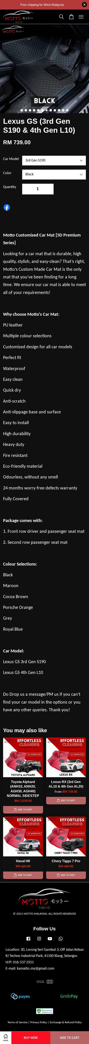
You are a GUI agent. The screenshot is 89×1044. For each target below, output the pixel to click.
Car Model (11, 159)
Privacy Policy (38, 1022)
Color (7, 173)
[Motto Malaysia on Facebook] (28, 940)
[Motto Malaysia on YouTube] (50, 940)
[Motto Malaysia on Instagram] (39, 940)
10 (59, 110)
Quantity (9, 187)
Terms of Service (17, 1022)
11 (63, 110)
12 (67, 110)
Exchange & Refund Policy (66, 1022)
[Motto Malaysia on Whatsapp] (61, 940)
